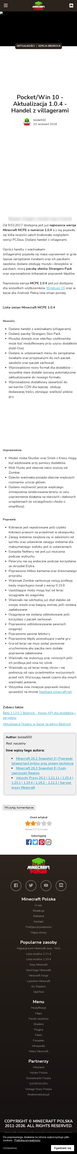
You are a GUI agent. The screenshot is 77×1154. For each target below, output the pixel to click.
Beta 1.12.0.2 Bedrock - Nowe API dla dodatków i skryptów (39, 715)
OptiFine (38, 992)
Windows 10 (55, 288)
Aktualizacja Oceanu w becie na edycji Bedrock (37, 724)
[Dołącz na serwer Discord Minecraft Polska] (71, 5)
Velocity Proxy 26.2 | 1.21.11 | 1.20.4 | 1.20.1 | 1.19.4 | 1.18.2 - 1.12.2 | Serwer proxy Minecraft (42, 783)
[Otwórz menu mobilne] (5, 5)
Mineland (38, 1067)
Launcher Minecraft (38, 981)
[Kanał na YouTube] (46, 885)
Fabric (38, 1035)
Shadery (38, 1024)
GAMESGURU (38, 1084)
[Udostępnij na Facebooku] (29, 842)
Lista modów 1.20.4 (38, 959)
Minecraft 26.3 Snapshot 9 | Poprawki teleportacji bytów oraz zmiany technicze (42, 760)
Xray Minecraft (38, 965)
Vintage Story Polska (38, 1089)
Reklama (38, 916)
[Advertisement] (38, 170)
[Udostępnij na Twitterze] (35, 842)
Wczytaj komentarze (19, 807)
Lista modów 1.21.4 (38, 954)
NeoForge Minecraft (38, 970)
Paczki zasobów (39, 1019)
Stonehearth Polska (38, 1078)
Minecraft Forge (38, 976)
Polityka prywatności (39, 927)
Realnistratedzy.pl (38, 1094)
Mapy (38, 1013)
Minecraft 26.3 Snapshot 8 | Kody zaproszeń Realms (38, 770)
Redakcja (38, 911)
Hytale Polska (38, 1073)
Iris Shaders (38, 986)
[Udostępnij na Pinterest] (41, 842)
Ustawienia (10, 1148)
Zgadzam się (62, 1148)
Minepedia (38, 1046)
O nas (38, 905)
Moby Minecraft (38, 1051)
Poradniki (38, 1041)
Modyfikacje (38, 1008)
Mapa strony (38, 933)
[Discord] (61, 885)
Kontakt (39, 922)
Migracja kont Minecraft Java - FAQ (38, 948)
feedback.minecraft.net (55, 692)
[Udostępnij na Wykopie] (48, 842)
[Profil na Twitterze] (31, 885)
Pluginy (38, 1030)
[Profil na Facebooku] (16, 885)
